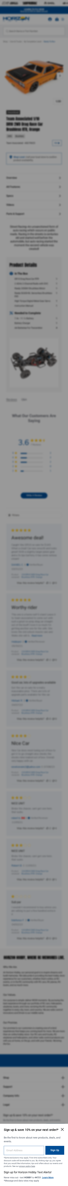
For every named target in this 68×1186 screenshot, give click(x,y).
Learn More (48, 1177)
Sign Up (54, 1150)
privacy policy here (27, 1166)
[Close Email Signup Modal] (62, 1129)
